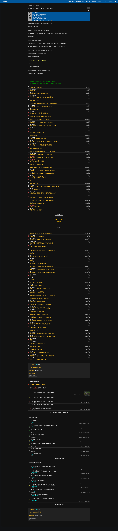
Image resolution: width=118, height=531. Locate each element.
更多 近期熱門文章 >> (59, 458)
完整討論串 (33, 384)
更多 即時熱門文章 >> (59, 504)
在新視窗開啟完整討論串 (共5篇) (59, 412)
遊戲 (34, 364)
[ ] (32, 422)
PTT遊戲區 (30, 5)
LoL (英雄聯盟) (36, 5)
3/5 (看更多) (35, 20)
